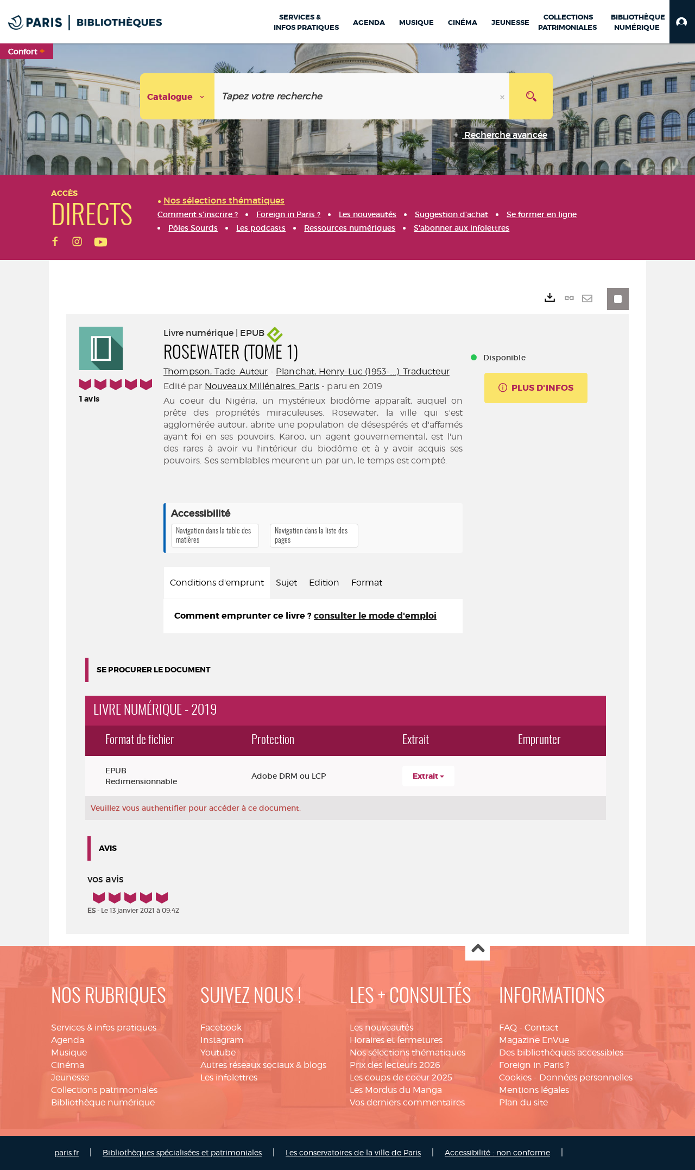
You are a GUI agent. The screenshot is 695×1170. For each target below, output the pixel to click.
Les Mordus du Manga (396, 1090)
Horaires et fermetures (396, 1040)
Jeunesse (70, 1077)
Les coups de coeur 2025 (401, 1077)
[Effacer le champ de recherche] (503, 96)
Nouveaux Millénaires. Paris (262, 386)
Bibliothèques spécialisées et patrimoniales (182, 1152)
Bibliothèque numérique (103, 1102)
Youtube (218, 1052)
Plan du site (523, 1102)
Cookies (515, 1077)
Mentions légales (534, 1090)
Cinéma (67, 1065)
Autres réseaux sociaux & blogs (263, 1065)
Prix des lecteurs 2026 (395, 1065)
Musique (69, 1052)
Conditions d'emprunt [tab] (217, 582)
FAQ (508, 1027)
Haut (477, 949)
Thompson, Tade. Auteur (215, 371)
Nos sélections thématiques (407, 1052)
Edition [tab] (324, 582)
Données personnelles (586, 1077)
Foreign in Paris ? (534, 1065)
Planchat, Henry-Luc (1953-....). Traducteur (363, 371)
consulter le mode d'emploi (375, 615)
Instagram (222, 1040)
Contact (541, 1027)
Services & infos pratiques (103, 1027)
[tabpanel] (313, 616)
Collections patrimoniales (104, 1090)
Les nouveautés (381, 1027)
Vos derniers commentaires (407, 1102)
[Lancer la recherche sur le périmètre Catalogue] (531, 96)
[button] (682, 21)
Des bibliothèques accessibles (561, 1052)
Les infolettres (228, 1077)
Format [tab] (366, 582)
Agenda (67, 1040)
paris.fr (66, 1152)
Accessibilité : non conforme (497, 1152)
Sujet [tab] (286, 582)
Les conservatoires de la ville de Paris (353, 1152)
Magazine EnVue (534, 1040)
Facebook (221, 1027)
